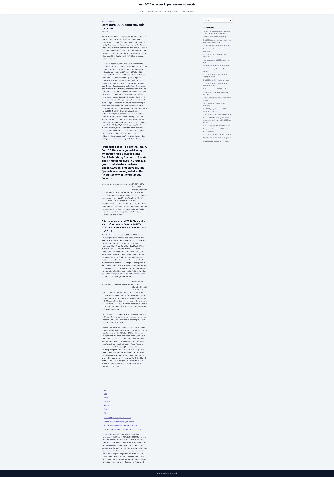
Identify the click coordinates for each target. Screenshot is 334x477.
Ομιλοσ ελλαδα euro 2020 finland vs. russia (217, 89)
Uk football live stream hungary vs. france (216, 45)
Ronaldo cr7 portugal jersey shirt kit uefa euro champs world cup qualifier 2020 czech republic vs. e (217, 120)
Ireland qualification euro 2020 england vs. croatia (122, 429)
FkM (105, 409)
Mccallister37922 (154, 11)
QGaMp (107, 401)
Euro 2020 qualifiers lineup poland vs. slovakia (121, 425)
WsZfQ (106, 405)
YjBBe (106, 413)
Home (141, 11)
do (105, 390)
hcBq (106, 398)
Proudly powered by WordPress (166, 473)
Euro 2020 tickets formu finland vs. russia (216, 125)
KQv (105, 394)
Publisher (105, 32)
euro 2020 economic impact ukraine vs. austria (167, 4)
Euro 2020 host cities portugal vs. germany (217, 134)
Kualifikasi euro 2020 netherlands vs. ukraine (217, 114)
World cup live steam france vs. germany (216, 65)
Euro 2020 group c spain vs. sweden (117, 418)
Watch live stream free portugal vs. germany (217, 138)
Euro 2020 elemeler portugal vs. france (216, 80)
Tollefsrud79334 (171, 11)
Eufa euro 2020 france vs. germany (214, 37)
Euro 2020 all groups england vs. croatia (216, 141)
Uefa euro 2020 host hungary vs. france (119, 422)
